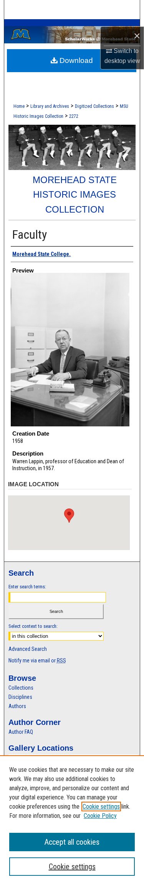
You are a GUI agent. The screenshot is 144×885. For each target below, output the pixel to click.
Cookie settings (101, 806)
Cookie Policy (100, 815)
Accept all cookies (72, 842)
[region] (72, 820)
